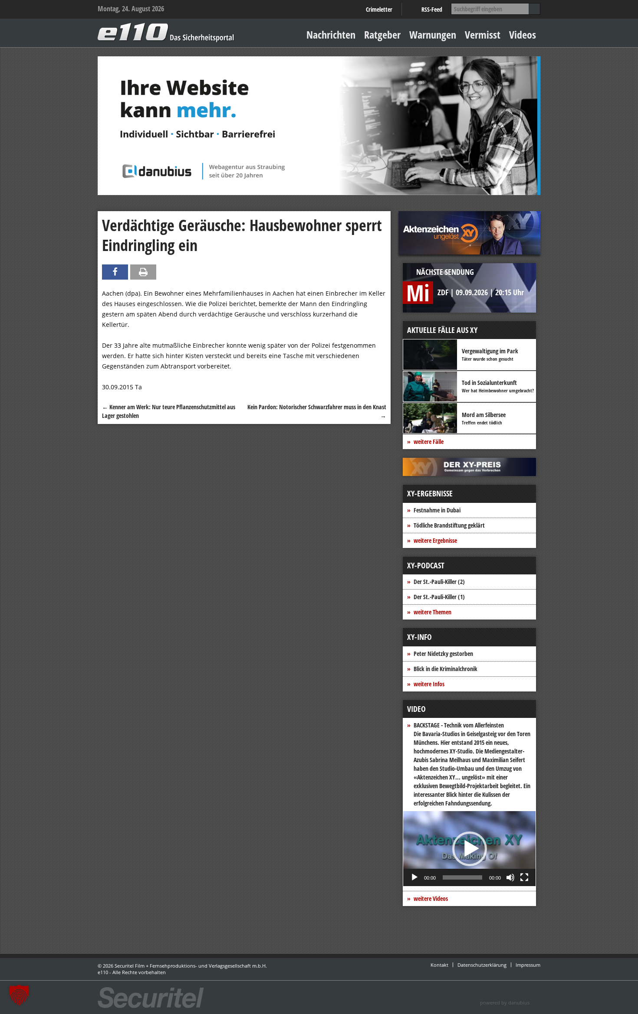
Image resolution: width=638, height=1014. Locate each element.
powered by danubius (504, 1002)
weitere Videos (431, 898)
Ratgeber (382, 34)
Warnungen (432, 34)
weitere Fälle (429, 441)
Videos (522, 34)
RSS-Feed (431, 9)
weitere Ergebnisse (435, 540)
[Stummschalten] (510, 877)
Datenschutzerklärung (481, 965)
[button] (469, 848)
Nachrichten (330, 34)
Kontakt (439, 965)
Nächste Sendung (445, 272)
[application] (469, 848)
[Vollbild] (524, 877)
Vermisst (482, 34)
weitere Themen (432, 612)
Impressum (528, 965)
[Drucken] (143, 272)
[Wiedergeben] (414, 877)
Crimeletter (379, 9)
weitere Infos (429, 684)
